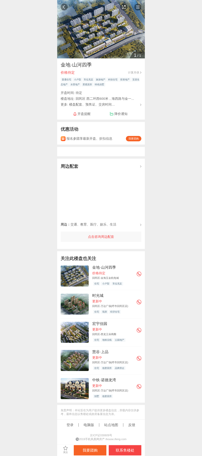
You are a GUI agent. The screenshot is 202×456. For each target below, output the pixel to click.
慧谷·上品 (100, 352)
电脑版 (89, 425)
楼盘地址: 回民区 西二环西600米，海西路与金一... (97, 98)
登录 (70, 425)
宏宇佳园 (99, 324)
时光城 (97, 295)
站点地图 (111, 425)
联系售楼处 (125, 450)
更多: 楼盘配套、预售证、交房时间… (88, 104)
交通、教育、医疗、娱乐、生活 (88, 224)
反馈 (131, 425)
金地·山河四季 (104, 267)
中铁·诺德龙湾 (104, 380)
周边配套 (69, 166)
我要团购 (133, 138)
